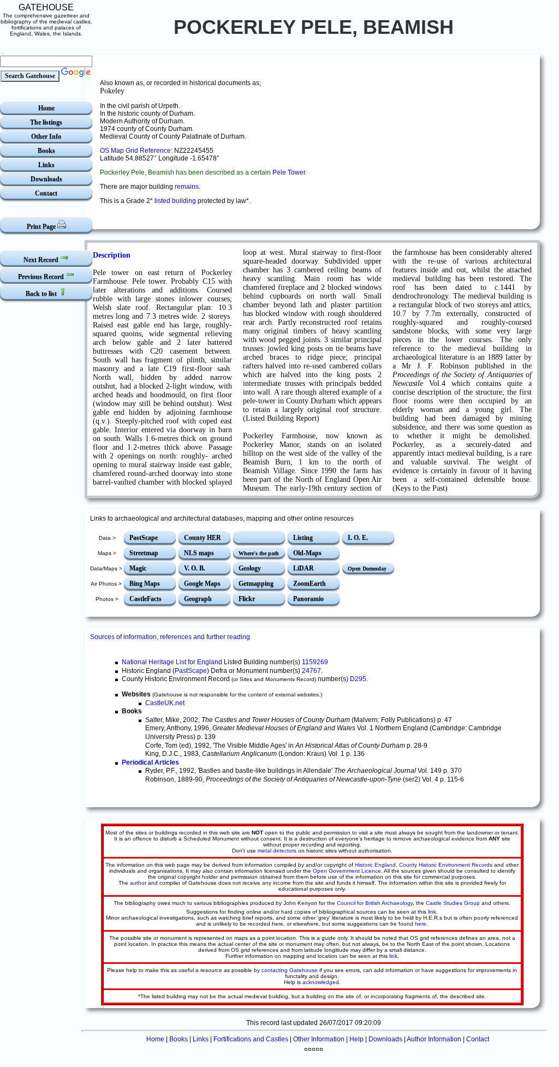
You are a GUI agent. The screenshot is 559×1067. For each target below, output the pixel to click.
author (138, 883)
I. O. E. (358, 537)
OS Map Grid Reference (135, 150)
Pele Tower (288, 172)
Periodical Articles (150, 762)
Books (46, 150)
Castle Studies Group (453, 903)
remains (187, 186)
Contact (46, 193)
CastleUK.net (165, 703)
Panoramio (308, 599)
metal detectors (277, 851)
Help (356, 1039)
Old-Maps (307, 553)
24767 (311, 671)
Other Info (46, 136)
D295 (358, 679)
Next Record (41, 260)
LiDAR (303, 568)
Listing (303, 537)
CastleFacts (145, 599)
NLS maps (199, 553)
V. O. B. (194, 568)
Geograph (198, 599)
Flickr (247, 599)
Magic (137, 568)
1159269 (315, 662)
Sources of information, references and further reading (170, 637)
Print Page (42, 226)
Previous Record (42, 277)
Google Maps (202, 583)
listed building (175, 201)
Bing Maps (144, 583)
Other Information (318, 1039)
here (420, 924)
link (432, 912)
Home (46, 108)
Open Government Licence (347, 871)
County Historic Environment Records (445, 865)
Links (46, 165)
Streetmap (143, 553)
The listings (46, 122)
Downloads (46, 179)
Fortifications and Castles (250, 1039)
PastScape (143, 537)
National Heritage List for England (172, 662)
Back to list (42, 293)
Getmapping (256, 583)
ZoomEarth (309, 583)
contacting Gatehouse (289, 970)
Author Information (434, 1039)
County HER (202, 537)
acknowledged (320, 982)
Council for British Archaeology (375, 903)
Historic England (375, 865)
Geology (250, 568)
